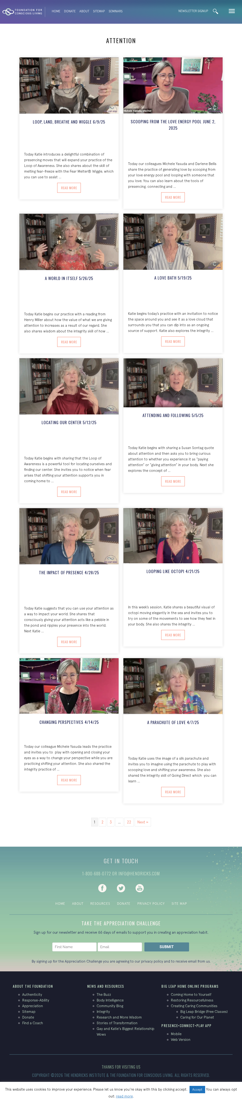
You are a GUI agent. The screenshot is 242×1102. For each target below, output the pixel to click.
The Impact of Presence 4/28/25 (69, 572)
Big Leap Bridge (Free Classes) (204, 1012)
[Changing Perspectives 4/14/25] (69, 686)
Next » (142, 822)
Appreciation (32, 1006)
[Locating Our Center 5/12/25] (69, 386)
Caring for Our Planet (197, 1017)
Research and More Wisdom (119, 1017)
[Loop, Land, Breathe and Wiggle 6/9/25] (69, 85)
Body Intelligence (110, 1000)
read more (124, 1096)
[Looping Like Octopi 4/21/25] (173, 535)
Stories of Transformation (117, 1023)
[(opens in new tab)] (102, 888)
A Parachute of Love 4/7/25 (173, 722)
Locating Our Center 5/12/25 (69, 422)
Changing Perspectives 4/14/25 (69, 722)
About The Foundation (33, 986)
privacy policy (152, 961)
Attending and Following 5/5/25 (173, 415)
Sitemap (99, 11)
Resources (100, 903)
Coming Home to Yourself (191, 994)
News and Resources (105, 986)
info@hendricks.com (139, 873)
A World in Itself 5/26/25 (69, 278)
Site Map (179, 903)
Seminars (116, 11)
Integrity (103, 1012)
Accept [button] (197, 1089)
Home (56, 11)
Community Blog (110, 1006)
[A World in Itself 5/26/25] (69, 241)
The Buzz (104, 994)
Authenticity (32, 994)
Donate (70, 11)
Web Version (180, 1040)
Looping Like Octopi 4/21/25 (173, 571)
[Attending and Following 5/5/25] (173, 382)
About (84, 11)
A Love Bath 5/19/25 (173, 278)
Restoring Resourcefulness (192, 1000)
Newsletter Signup (193, 11)
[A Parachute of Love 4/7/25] (173, 686)
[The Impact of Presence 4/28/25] (69, 536)
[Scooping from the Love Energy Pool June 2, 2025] (173, 85)
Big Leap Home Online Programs (190, 986)
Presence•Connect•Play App (186, 1025)
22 (129, 822)
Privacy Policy (151, 903)
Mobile (176, 1034)
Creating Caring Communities (194, 1006)
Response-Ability (35, 1000)
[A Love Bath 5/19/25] (173, 241)
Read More (71, 187)
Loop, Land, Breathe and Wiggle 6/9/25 (69, 122)
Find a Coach (32, 1023)
